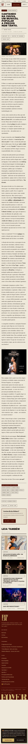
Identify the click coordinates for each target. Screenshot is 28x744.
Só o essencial (20, 740)
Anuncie (19, 1)
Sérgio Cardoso (6, 495)
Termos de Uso (5, 679)
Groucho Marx (5, 490)
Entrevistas (5, 637)
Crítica (4, 10)
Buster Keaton (6, 487)
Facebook (21, 36)
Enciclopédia (5, 660)
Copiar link (6, 39)
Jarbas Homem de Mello (17, 490)
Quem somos (5, 663)
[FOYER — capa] (2, 4)
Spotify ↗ (4, 672)
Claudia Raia (15, 487)
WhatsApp (5, 36)
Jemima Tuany (5, 492)
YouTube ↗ (4, 670)
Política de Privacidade (11, 736)
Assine (15, 1)
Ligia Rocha (14, 492)
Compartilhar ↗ (21, 557)
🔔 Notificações (6, 684)
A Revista (4, 658)
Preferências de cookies (8, 681)
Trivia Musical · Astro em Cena (9, 649)
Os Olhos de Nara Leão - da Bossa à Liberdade (13, 555)
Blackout (24, 1)
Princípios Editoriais (7, 674)
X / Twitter (13, 36)
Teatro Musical (12, 10)
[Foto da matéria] (14, 543)
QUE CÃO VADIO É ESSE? (11, 606)
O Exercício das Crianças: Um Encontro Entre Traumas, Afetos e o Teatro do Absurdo (13, 581)
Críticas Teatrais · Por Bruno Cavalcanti (12, 646)
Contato (4, 665)
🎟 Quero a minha (9, 520)
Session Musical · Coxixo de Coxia (10, 651)
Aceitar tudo (8, 740)
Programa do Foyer (7, 644)
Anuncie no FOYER (6, 667)
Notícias (16, 4)
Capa (8, 4)
